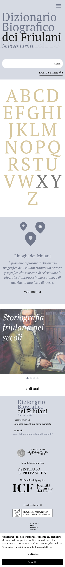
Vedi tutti (32, 388)
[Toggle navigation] (58, 6)
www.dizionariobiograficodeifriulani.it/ (32, 434)
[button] (61, 341)
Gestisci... (32, 554)
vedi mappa (32, 291)
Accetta (32, 562)
